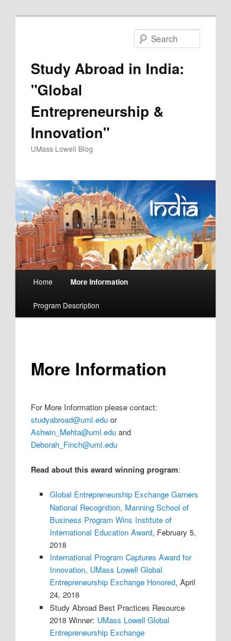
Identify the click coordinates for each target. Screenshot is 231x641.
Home (43, 281)
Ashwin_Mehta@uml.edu (73, 432)
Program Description (66, 305)
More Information (99, 281)
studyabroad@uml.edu (69, 419)
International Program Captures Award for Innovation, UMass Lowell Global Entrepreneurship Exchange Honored (120, 569)
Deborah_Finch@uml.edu (74, 444)
